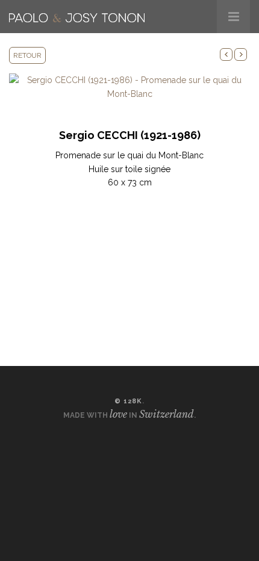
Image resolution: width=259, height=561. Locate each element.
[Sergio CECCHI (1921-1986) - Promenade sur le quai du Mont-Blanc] (129, 86)
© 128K (128, 401)
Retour (27, 55)
